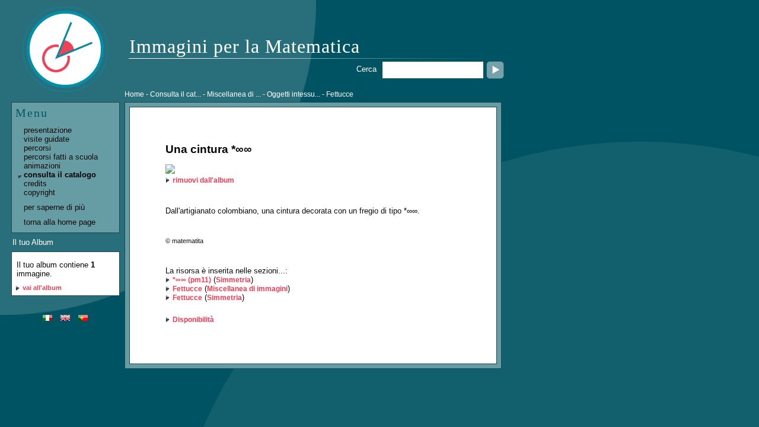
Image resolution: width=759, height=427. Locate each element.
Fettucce (187, 289)
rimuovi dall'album (203, 180)
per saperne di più (54, 207)
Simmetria (233, 280)
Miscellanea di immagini (247, 289)
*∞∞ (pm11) (192, 280)
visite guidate (46, 139)
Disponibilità (193, 320)
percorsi (37, 148)
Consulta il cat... (175, 94)
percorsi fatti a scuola (61, 156)
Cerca (366, 69)
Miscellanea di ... (234, 94)
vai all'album (42, 287)
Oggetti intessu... (293, 94)
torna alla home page (59, 222)
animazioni (42, 165)
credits (35, 183)
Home (134, 94)
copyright (39, 192)
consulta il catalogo (60, 174)
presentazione (48, 130)
